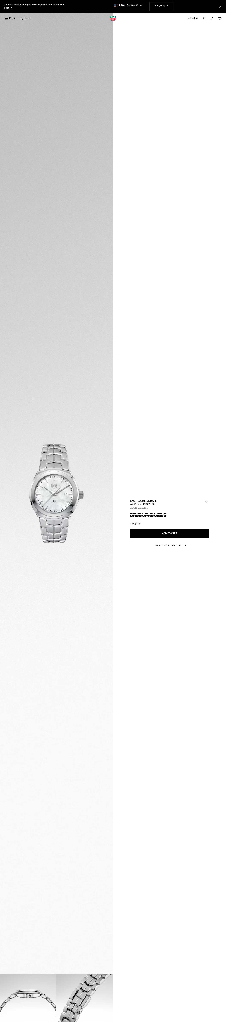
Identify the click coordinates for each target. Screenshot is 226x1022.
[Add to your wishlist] (206, 502)
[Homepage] (113, 18)
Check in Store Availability (169, 546)
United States (126, 5)
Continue (164, 6)
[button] (212, 18)
